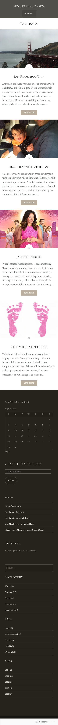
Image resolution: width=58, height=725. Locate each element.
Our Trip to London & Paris (17, 517)
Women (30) (10, 651)
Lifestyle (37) (10, 604)
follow (11, 480)
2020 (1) (8, 687)
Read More (29, 112)
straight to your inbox (23, 464)
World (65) (9, 586)
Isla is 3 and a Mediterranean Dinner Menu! (24, 529)
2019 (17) (8, 693)
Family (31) (9, 640)
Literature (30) (11, 610)
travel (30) (9, 645)
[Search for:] (29, 567)
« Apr (7, 451)
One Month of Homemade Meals (19, 523)
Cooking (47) (10, 592)
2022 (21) (9, 675)
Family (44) (9, 598)
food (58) (9, 628)
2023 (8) (8, 669)
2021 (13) (8, 681)
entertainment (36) (13, 633)
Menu (30, 13)
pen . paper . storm (29, 6)
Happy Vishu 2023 (13, 506)
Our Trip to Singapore (15, 512)
